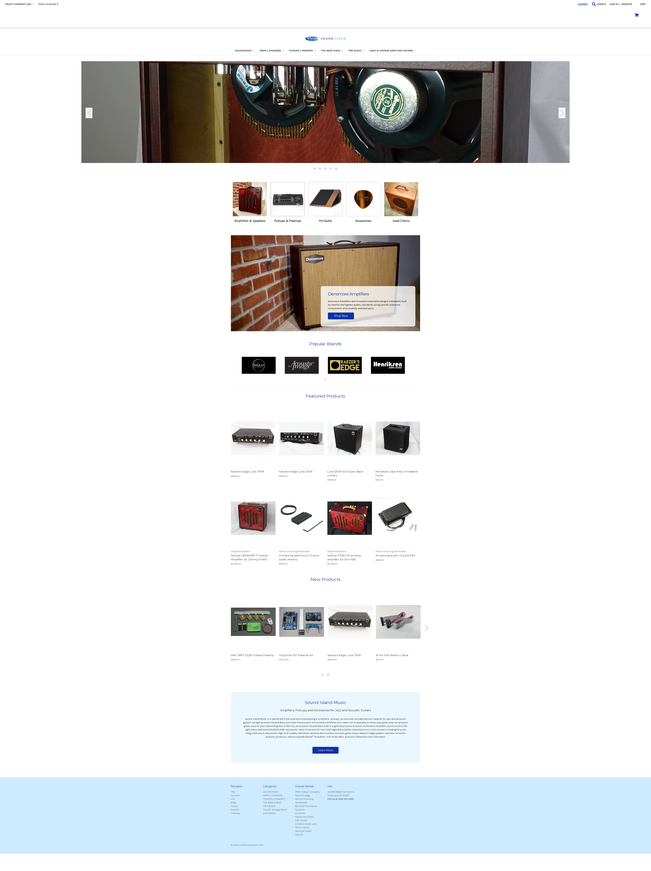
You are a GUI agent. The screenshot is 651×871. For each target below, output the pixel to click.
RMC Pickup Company (307, 791)
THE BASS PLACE (331, 50)
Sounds (235, 809)
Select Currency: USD (18, 4)
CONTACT (583, 4)
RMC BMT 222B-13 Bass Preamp (252, 655)
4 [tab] (331, 169)
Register (627, 4)
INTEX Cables (302, 827)
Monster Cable (303, 831)
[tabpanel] (325, 112)
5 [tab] (336, 169)
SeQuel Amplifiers (304, 816)
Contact (235, 795)
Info (233, 799)
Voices (234, 806)
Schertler (300, 813)
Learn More (325, 750)
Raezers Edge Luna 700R (247, 471)
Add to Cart (253, 441)
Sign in (614, 4)
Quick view (253, 435)
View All (299, 834)
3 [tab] (325, 169)
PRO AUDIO (355, 50)
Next (562, 113)
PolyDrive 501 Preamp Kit (296, 655)
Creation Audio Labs (306, 823)
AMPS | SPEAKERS (271, 50)
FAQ (233, 791)
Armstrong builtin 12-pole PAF (395, 555)
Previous (89, 113)
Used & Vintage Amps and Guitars (392, 50)
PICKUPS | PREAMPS (301, 50)
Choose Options (253, 521)
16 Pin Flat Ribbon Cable (392, 655)
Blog (233, 802)
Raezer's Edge (302, 795)
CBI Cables (301, 820)
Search (601, 4)
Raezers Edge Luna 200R (295, 471)
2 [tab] (320, 169)
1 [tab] (314, 169)
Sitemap (235, 813)
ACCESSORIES (243, 50)
